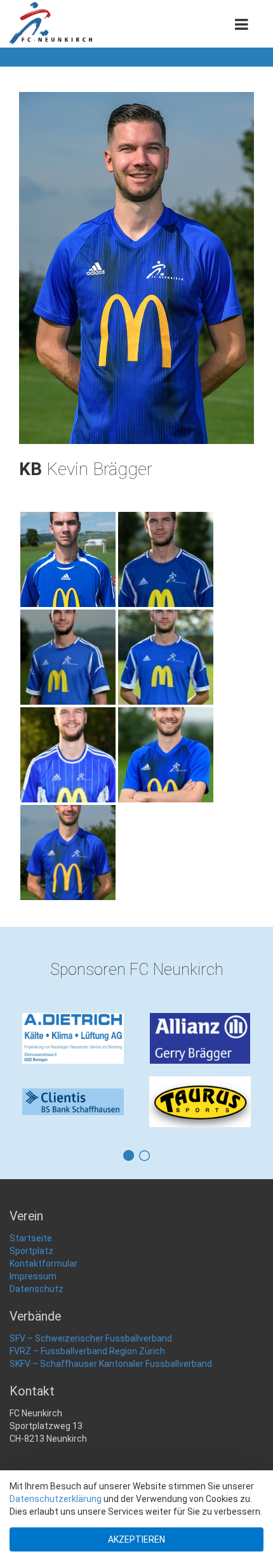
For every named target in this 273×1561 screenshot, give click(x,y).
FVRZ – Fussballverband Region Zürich (87, 1351)
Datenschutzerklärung (56, 1499)
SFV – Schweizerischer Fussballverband (91, 1338)
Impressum (33, 1276)
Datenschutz (36, 1289)
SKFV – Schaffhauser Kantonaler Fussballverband (111, 1364)
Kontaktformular (43, 1263)
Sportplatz (31, 1251)
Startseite (31, 1238)
